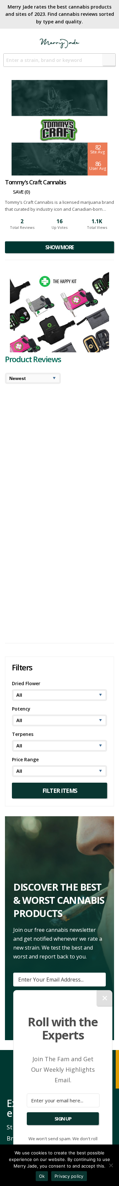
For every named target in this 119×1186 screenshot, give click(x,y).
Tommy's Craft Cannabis (66, 532)
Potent (18, 532)
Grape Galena (55, 527)
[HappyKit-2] (59, 350)
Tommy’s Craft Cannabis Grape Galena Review (51, 472)
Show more (59, 247)
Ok (42, 1176)
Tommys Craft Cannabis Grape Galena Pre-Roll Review (51, 567)
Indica (61, 521)
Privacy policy (69, 1176)
